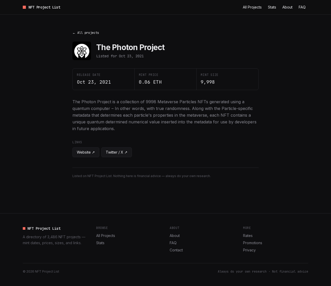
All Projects (252, 7)
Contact (176, 250)
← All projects (85, 33)
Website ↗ (86, 152)
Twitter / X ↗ (116, 152)
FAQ (302, 7)
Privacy (249, 250)
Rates (248, 235)
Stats (272, 7)
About (287, 7)
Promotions (252, 243)
